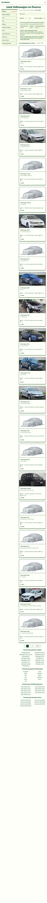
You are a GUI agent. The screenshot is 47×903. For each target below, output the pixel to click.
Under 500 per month (26, 690)
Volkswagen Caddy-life (39, 652)
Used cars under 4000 (26, 700)
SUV (26, 677)
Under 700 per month (26, 692)
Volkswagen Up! (25, 665)
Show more (22, 34)
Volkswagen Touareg (25, 663)
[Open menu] (45, 2)
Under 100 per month (25, 686)
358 (37, 646)
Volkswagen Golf (25, 656)
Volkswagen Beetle (25, 652)
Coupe (39, 671)
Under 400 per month (40, 688)
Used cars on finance (28, 10)
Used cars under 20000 (39, 703)
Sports (39, 679)
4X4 (26, 681)
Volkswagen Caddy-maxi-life (25, 654)
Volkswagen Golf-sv (39, 656)
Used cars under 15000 (25, 703)
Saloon (39, 675)
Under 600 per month (40, 690)
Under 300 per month (26, 688)
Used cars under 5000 (40, 700)
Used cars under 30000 (25, 705)
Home (20, 10)
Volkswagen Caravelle (40, 654)
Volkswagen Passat (25, 658)
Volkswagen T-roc (26, 662)
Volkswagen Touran (39, 663)
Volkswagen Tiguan (39, 662)
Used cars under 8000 (26, 702)
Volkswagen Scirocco (25, 660)
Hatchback (39, 673)
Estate (25, 673)
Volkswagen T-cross (39, 660)
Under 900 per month (26, 694)
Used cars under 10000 (39, 702)
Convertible (25, 671)
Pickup (25, 679)
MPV (26, 675)
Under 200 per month (40, 686)
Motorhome (39, 677)
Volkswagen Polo (39, 658)
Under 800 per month (40, 692)
